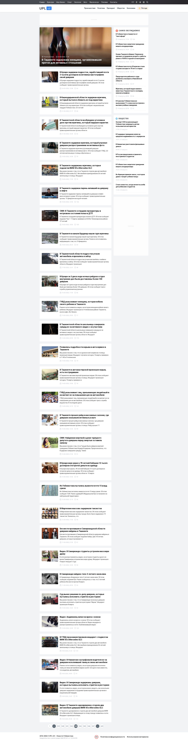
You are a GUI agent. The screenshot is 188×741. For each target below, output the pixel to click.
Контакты (113, 2)
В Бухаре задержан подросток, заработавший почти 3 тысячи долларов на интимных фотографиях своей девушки (84, 74)
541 (67, 726)
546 (89, 726)
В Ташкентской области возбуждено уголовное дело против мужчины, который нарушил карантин (84, 121)
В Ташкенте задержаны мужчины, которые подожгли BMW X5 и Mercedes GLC (80, 166)
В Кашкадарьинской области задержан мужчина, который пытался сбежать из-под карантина (83, 98)
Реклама (104, 2)
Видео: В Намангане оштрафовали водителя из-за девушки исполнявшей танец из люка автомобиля (83, 661)
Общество (121, 8)
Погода (144, 8)
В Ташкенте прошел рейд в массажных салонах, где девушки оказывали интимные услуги (84, 416)
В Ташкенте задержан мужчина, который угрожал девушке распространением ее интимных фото (83, 144)
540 (62, 726)
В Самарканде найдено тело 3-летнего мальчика (83, 574)
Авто (85, 2)
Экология (77, 2)
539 (58, 726)
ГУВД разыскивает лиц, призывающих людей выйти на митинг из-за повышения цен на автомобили (84, 393)
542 (71, 726)
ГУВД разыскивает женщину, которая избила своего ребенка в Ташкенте (81, 303)
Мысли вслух (94, 2)
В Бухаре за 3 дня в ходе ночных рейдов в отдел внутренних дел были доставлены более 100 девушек (82, 279)
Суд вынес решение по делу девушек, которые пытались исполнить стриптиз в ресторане (82, 595)
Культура (50, 2)
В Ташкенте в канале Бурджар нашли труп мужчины (84, 233)
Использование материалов (137, 737)
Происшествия (89, 8)
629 (102, 726)
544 (80, 726)
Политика (101, 8)
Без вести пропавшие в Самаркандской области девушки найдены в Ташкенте (82, 529)
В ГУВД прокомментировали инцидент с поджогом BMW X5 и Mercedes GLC (84, 638)
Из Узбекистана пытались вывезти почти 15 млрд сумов (83, 487)
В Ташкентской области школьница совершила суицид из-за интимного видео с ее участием (82, 325)
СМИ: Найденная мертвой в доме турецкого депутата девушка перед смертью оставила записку (81, 440)
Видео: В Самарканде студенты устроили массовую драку (84, 552)
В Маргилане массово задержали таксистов (81, 508)
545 (84, 726)
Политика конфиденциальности (112, 737)
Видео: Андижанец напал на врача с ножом (80, 617)
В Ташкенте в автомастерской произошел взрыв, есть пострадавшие (83, 371)
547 (93, 726)
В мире (42, 2)
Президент (111, 8)
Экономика (131, 8)
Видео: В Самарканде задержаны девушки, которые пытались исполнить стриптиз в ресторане (84, 683)
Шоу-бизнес (60, 2)
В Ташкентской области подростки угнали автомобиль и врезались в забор (80, 255)
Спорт (69, 2)
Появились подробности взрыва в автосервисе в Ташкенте (83, 348)
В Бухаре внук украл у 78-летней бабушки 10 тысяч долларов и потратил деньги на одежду (83, 464)
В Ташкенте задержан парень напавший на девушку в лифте (84, 189)
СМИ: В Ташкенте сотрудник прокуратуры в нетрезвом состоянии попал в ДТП (80, 212)
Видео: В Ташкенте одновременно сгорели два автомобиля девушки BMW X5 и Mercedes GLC (82, 706)
